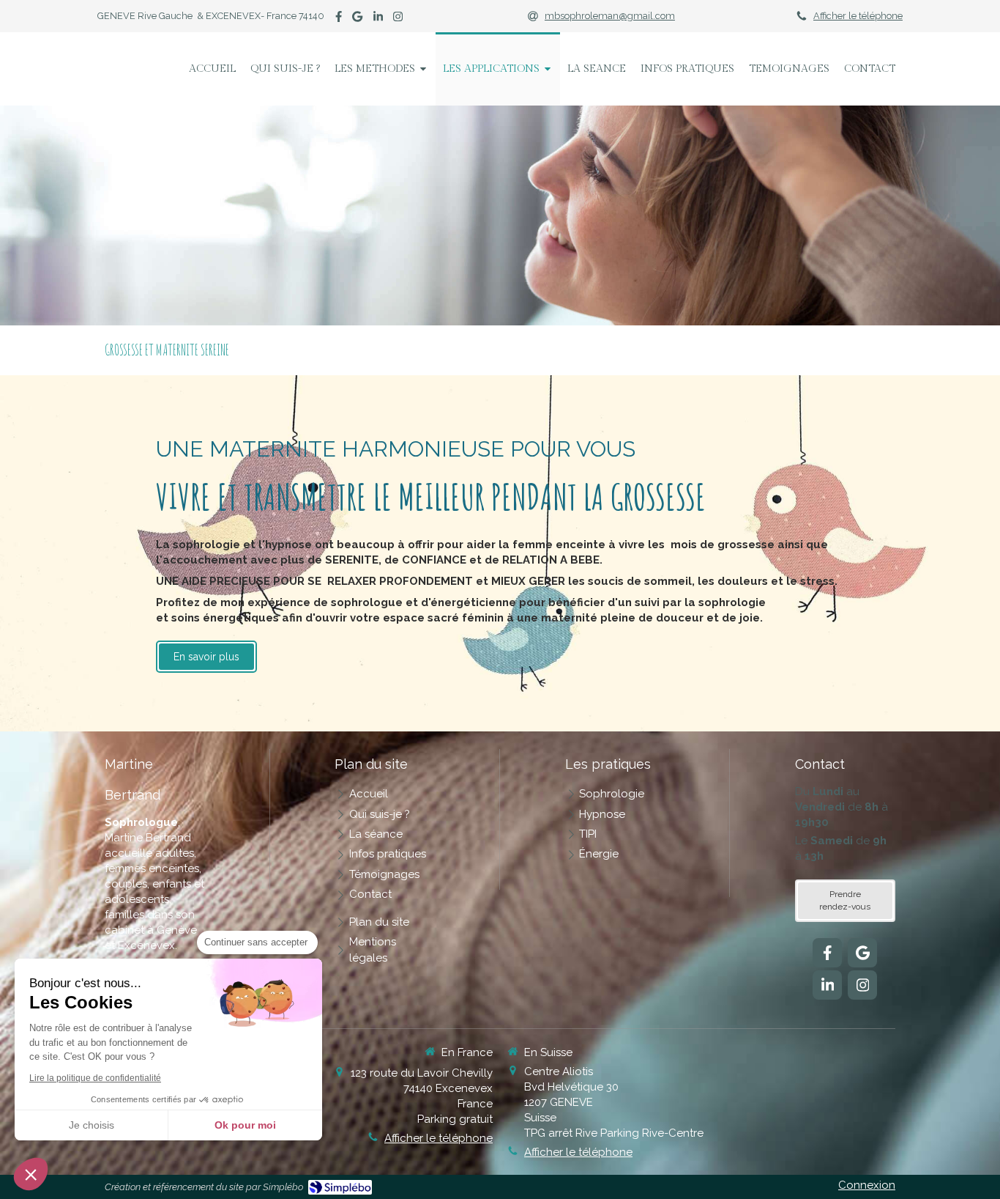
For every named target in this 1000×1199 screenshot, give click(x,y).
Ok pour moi (245, 1125)
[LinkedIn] (378, 19)
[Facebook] (338, 19)
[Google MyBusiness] (357, 19)
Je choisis (91, 1125)
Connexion (866, 1185)
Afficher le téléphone (858, 15)
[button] (30, 1174)
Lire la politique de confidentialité (95, 1078)
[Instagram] (398, 19)
